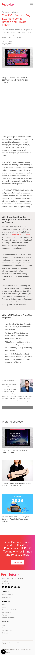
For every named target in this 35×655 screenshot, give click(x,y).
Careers (4, 628)
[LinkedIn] (3, 587)
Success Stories (6, 612)
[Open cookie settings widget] (3, 651)
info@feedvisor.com (7, 581)
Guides (4, 607)
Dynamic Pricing (6, 597)
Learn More (17, 562)
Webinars (4, 615)
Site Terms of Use (14, 649)
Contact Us (5, 633)
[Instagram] (15, 587)
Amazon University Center (9, 610)
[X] (6, 587)
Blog (3, 604)
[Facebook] (9, 587)
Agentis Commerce (8, 594)
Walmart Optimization (8, 617)
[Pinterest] (19, 587)
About (3, 625)
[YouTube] (12, 587)
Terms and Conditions (25, 649)
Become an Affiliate (7, 630)
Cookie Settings (6, 652)
